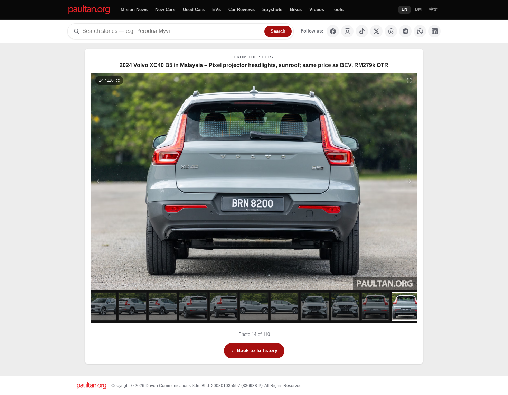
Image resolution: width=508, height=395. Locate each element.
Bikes (296, 9)
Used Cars (194, 9)
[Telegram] (405, 31)
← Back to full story (254, 350)
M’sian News (134, 9)
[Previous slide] (132, 181)
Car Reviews (241, 9)
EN (404, 9)
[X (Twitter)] (376, 31)
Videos (316, 9)
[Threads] (391, 31)
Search (278, 31)
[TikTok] (362, 31)
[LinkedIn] (434, 31)
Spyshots (272, 9)
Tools (338, 9)
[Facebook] (333, 31)
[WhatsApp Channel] (420, 31)
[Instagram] (347, 31)
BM (418, 9)
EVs (216, 9)
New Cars (165, 9)
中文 (433, 9)
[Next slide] (376, 181)
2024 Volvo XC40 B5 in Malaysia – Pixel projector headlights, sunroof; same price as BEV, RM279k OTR (254, 65)
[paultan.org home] (89, 9)
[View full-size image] (409, 80)
